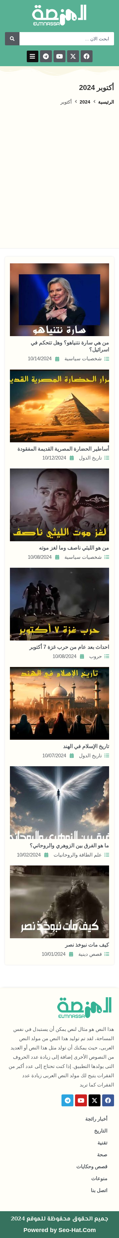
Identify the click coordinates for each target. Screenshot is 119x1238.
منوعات (99, 1178)
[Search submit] (12, 38)
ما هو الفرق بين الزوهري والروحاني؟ (69, 845)
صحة (102, 1154)
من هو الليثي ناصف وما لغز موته (74, 548)
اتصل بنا (99, 1190)
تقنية (102, 1142)
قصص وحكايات (91, 1166)
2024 (85, 102)
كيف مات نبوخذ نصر (87, 945)
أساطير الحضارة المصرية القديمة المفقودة (63, 449)
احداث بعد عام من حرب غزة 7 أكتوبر (69, 647)
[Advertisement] (59, 168)
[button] (32, 56)
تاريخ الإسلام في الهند (86, 746)
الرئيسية (106, 102)
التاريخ (100, 1130)
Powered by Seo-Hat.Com (59, 1230)
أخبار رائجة (96, 1119)
